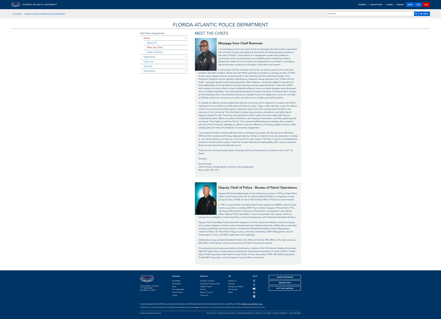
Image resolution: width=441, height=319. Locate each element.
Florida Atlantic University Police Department (44, 14)
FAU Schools (232, 289)
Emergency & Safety (235, 286)
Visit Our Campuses (284, 288)
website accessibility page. (252, 304)
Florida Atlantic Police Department (220, 25)
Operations (149, 56)
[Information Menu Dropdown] (186, 71)
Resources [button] (204, 276)
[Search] (416, 13)
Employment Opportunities (210, 284)
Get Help (259, 313)
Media (230, 292)
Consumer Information (245, 313)
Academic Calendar (207, 281)
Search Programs (285, 277)
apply (410, 5)
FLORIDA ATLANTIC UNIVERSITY (40, 4)
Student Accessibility (280, 313)
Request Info (285, 283)
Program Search (206, 286)
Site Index (267, 313)
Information (149, 71)
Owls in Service (155, 52)
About (147, 38)
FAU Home (17, 14)
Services (148, 66)
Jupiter (174, 295)
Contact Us (232, 281)
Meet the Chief (155, 47)
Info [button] (229, 276)
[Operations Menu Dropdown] (186, 57)
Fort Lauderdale (178, 289)
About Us (152, 42)
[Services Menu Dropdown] (186, 66)
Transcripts (204, 295)
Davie (174, 286)
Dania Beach (176, 284)
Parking (203, 289)
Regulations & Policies (226, 313)
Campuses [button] (176, 276)
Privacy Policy (212, 313)
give (426, 5)
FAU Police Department (152, 33)
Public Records (295, 313)
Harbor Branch (177, 292)
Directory (231, 284)
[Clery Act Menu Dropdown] (186, 61)
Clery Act (148, 61)
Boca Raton (176, 281)
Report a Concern (206, 292)
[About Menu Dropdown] (186, 38)
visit (418, 5)
